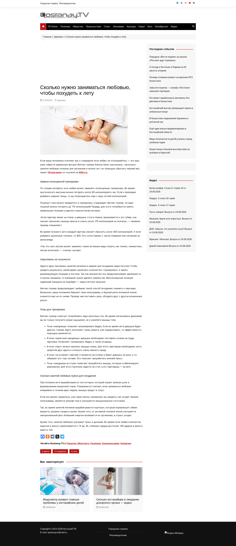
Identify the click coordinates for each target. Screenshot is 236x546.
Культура (131, 26)
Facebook (95, 443)
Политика (65, 26)
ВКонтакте (83, 443)
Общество (78, 26)
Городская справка (49, 3)
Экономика (118, 26)
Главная (47, 37)
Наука (141, 26)
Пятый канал (55, 172)
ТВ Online (53, 26)
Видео (174, 26)
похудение (61, 451)
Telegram (71, 443)
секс (75, 451)
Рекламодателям (67, 3)
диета (46, 451)
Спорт (107, 26)
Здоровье (59, 37)
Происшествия (93, 26)
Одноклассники (110, 443)
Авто (149, 26)
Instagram (125, 443)
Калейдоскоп (161, 26)
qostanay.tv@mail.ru (57, 532)
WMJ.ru (83, 172)
